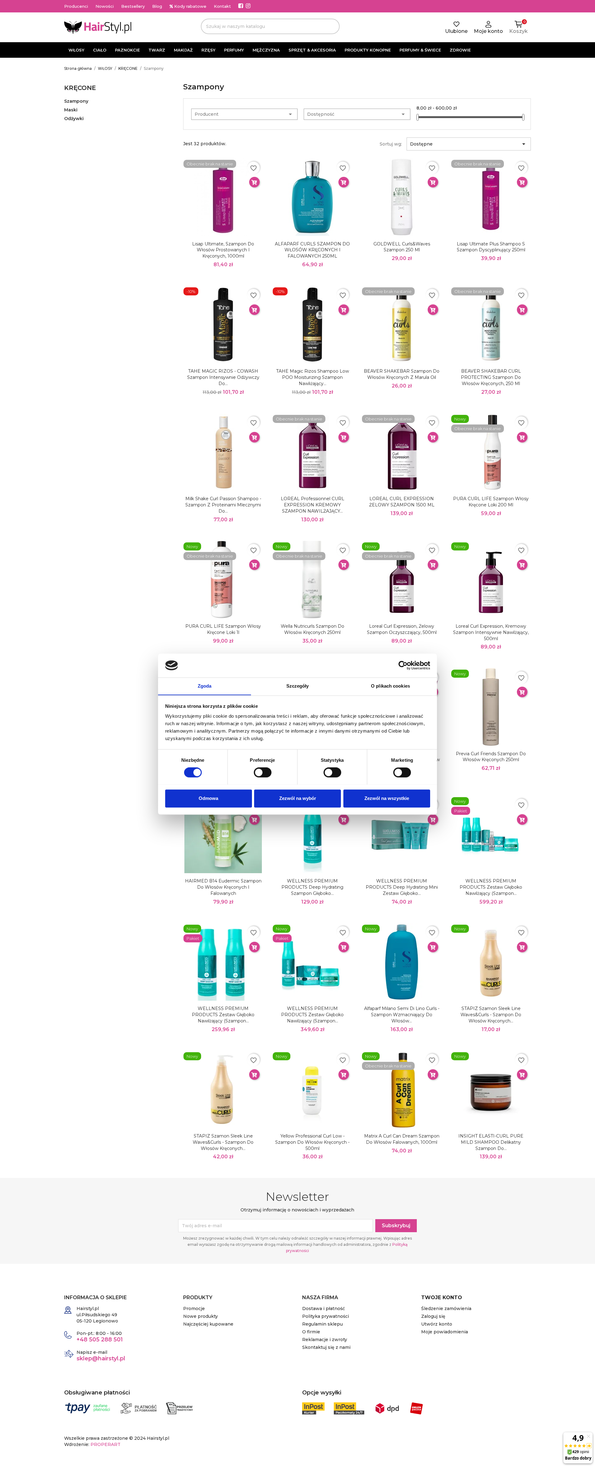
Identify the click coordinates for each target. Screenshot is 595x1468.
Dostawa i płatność (323, 1308)
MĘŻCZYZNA (266, 49)
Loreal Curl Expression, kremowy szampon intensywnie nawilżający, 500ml (491, 632)
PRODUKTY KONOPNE (368, 49)
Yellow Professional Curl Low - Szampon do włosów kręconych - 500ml (312, 1142)
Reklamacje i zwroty (324, 1339)
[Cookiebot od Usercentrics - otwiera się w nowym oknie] (403, 665)
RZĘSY (208, 49)
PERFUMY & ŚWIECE (420, 49)
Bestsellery (133, 6)
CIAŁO (99, 49)
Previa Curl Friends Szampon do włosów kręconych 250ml (491, 757)
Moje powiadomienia (444, 1332)
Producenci (76, 6)
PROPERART (105, 1444)
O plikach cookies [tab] (390, 686)
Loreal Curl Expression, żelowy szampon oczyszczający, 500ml (402, 629)
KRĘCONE (80, 88)
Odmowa (208, 798)
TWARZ (156, 49)
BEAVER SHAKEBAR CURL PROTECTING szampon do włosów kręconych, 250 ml (491, 377)
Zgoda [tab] (205, 686)
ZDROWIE (460, 49)
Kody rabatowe (189, 6)
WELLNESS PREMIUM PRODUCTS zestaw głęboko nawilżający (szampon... (491, 887)
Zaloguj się (433, 1316)
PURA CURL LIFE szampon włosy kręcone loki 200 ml (491, 502)
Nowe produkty (200, 1316)
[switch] (262, 772)
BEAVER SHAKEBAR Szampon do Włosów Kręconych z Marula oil (401, 374)
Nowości (104, 6)
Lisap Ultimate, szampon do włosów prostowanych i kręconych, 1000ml (223, 250)
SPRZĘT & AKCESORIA (312, 49)
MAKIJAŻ (183, 49)
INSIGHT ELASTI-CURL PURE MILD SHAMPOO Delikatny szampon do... (490, 1142)
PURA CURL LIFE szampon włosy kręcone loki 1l (223, 629)
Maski (70, 110)
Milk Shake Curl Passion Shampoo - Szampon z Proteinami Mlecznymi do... (223, 505)
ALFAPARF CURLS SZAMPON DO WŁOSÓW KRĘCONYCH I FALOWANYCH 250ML (312, 250)
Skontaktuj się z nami (326, 1347)
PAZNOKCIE (127, 49)
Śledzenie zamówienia (446, 1308)
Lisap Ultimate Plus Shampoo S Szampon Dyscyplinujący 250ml (491, 247)
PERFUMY (234, 49)
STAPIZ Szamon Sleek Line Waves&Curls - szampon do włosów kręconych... (491, 1015)
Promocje (194, 1308)
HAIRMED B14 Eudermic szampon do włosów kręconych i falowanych (223, 887)
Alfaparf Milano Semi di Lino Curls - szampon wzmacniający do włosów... (401, 1015)
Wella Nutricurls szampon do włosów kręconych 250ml (312, 629)
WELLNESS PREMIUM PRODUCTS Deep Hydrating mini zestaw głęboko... (402, 887)
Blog (157, 6)
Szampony (76, 101)
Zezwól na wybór (297, 798)
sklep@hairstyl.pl (101, 1358)
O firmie (311, 1332)
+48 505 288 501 (100, 1339)
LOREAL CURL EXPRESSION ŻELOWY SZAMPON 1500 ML (401, 502)
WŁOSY (76, 49)
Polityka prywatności (325, 1316)
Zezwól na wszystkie (386, 798)
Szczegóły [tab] (297, 686)
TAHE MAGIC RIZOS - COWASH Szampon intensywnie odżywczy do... (223, 377)
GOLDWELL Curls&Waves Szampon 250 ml (401, 247)
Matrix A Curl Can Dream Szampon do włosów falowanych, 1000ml (401, 1139)
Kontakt (222, 6)
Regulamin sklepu (322, 1324)
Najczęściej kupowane (208, 1324)
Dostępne (468, 144)
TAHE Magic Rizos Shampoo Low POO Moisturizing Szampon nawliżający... (312, 377)
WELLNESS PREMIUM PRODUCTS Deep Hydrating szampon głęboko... (312, 887)
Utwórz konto (436, 1324)
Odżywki (74, 118)
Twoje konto (441, 1297)
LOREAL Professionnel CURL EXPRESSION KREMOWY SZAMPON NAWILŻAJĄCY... (312, 505)
